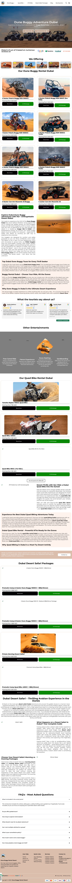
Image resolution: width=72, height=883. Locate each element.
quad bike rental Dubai (29, 533)
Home (24, 857)
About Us (25, 858)
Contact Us (26, 860)
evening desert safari (16, 763)
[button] (70, 311)
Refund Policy (38, 861)
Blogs (24, 862)
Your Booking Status (37, 857)
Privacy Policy (38, 860)
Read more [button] (6, 316)
